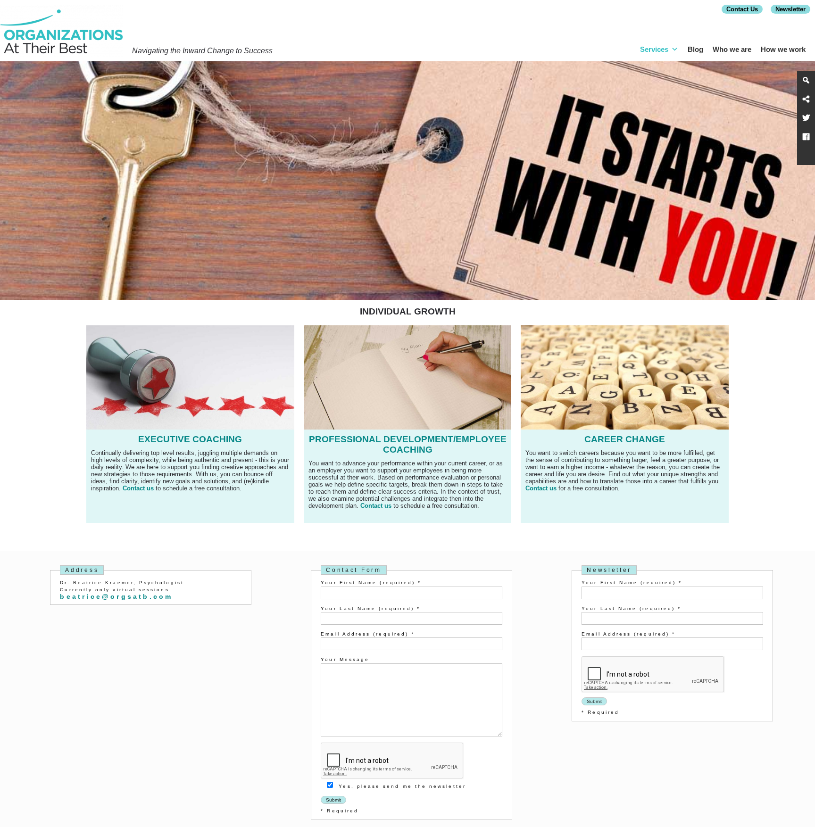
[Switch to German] (806, 155)
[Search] (806, 80)
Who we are (732, 49)
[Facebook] (806, 136)
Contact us (138, 488)
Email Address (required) (368, 634)
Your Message (345, 659)
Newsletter (790, 9)
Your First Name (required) (371, 582)
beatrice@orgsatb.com (116, 596)
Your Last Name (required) (370, 608)
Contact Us (742, 9)
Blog (695, 49)
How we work (783, 49)
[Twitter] (806, 117)
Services (654, 49)
